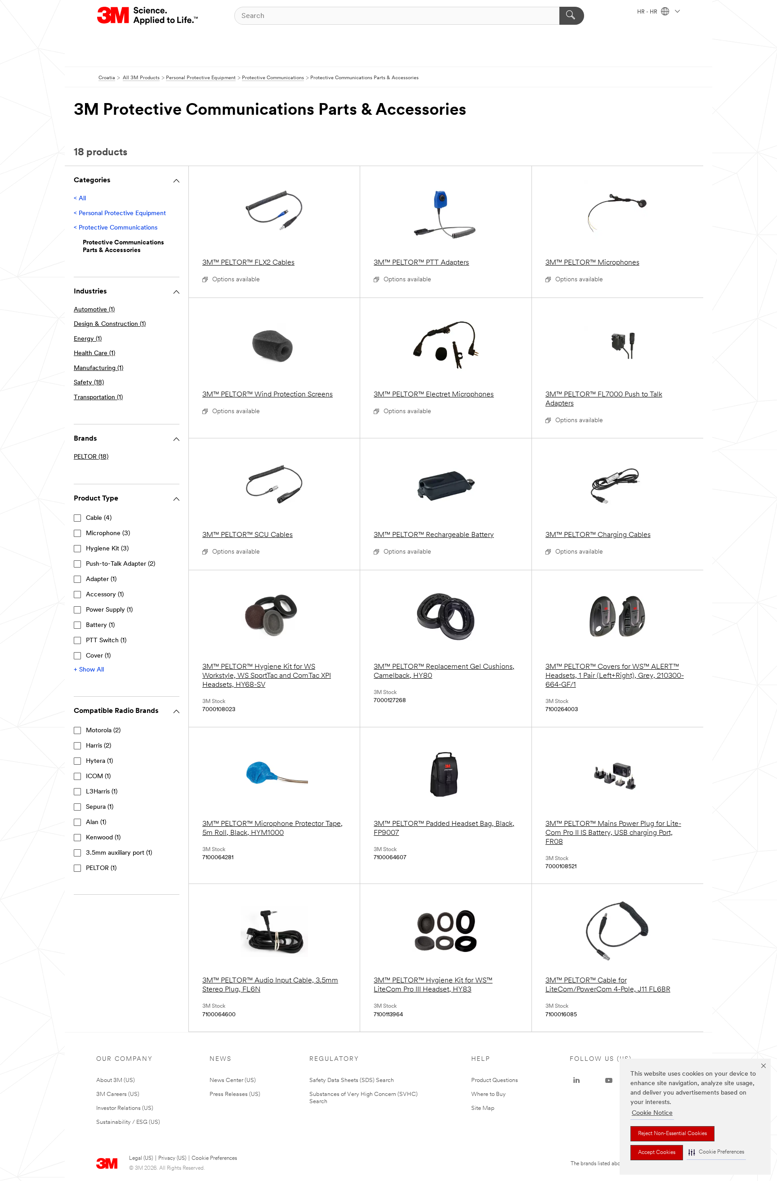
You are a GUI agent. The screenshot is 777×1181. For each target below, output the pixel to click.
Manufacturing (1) (98, 368)
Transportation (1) (98, 397)
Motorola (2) (103, 730)
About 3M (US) (115, 1080)
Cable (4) (99, 518)
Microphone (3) (108, 533)
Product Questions (494, 1080)
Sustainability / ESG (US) (128, 1122)
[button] (716, 1152)
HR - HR (648, 12)
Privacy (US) (172, 1158)
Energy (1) (88, 339)
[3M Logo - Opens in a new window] (148, 16)
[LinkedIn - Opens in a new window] (576, 1080)
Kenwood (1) (103, 837)
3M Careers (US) (117, 1094)
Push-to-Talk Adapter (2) (120, 564)
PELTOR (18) (91, 457)
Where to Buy (488, 1094)
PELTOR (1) (101, 868)
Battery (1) (100, 625)
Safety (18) (89, 382)
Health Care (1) (94, 353)
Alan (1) (96, 822)
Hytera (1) (99, 761)
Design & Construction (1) (110, 324)
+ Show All (89, 670)
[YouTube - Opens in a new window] (609, 1080)
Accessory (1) (105, 594)
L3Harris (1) (101, 792)
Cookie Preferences (214, 1158)
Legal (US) (141, 1158)
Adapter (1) (101, 579)
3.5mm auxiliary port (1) (119, 853)
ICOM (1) (98, 776)
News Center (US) (233, 1080)
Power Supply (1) (109, 610)
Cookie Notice (652, 1113)
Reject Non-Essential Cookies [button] (672, 1133)
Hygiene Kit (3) (107, 548)
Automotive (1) (94, 310)
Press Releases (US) (235, 1094)
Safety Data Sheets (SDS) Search (351, 1080)
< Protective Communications (115, 228)
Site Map (483, 1108)
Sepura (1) (99, 807)
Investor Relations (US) (124, 1108)
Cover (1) (98, 656)
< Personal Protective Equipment (120, 213)
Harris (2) (98, 746)
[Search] (571, 16)
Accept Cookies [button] (656, 1152)
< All (80, 198)
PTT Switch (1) (106, 640)
